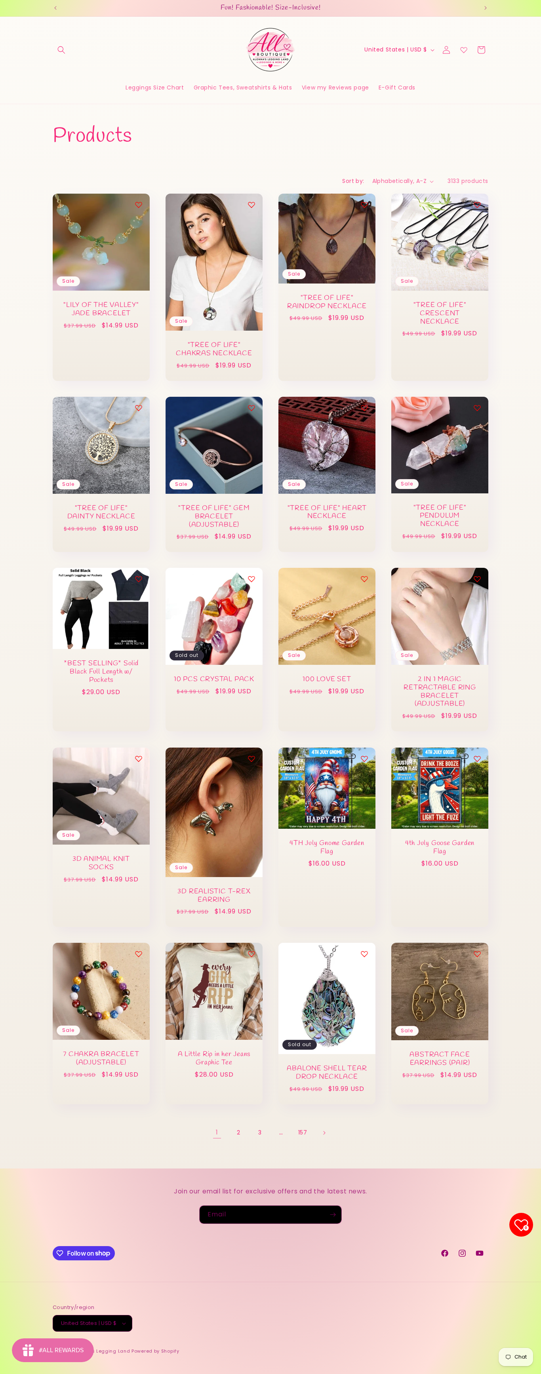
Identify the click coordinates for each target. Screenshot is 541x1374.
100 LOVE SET (327, 680)
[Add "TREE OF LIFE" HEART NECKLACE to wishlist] (364, 408)
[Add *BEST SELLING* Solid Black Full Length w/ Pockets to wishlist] (138, 579)
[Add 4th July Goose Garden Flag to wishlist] (477, 759)
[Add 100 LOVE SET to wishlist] (364, 579)
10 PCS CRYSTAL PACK (214, 680)
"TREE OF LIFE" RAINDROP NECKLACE (327, 302)
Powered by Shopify (155, 1351)
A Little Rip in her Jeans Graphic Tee (214, 1058)
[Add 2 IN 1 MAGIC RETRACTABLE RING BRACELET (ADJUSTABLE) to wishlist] (477, 579)
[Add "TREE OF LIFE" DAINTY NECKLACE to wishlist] (138, 408)
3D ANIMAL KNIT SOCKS (101, 863)
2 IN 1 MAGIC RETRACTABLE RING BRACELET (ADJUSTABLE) (440, 692)
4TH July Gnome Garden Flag (327, 847)
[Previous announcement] (55, 7)
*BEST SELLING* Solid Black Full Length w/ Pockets (101, 672)
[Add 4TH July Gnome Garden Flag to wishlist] (364, 759)
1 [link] (217, 1132)
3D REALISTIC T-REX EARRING (213, 895)
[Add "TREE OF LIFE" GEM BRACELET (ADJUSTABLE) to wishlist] (251, 408)
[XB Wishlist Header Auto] (463, 50)
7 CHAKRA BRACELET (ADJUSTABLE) (101, 1058)
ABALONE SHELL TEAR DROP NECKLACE (327, 1073)
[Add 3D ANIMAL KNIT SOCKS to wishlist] (138, 759)
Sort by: (353, 181)
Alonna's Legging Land (102, 1351)
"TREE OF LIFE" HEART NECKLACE (327, 512)
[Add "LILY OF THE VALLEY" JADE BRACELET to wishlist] (138, 205)
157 (302, 1132)
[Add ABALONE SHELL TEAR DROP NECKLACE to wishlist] (364, 954)
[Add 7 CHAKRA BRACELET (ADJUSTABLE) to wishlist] (138, 954)
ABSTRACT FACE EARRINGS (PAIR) (440, 1059)
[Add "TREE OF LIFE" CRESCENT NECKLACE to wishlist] (477, 205)
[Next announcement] (485, 7)
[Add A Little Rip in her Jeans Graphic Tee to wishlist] (251, 954)
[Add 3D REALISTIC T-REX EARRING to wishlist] (251, 759)
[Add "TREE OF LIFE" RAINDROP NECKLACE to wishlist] (364, 205)
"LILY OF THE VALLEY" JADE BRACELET (101, 309)
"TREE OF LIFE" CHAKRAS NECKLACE (214, 349)
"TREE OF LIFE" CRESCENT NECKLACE (440, 313)
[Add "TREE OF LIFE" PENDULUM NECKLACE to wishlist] (477, 408)
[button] (61, 50)
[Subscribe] (332, 1214)
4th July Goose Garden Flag (439, 847)
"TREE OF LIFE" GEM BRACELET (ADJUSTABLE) (214, 516)
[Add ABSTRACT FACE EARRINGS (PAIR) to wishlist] (477, 954)
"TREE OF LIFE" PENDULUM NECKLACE (440, 516)
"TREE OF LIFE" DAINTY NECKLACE (101, 512)
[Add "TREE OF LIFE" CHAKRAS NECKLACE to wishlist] (251, 205)
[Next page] (324, 1133)
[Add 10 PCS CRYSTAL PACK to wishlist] (251, 579)
